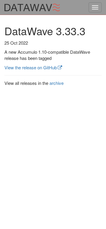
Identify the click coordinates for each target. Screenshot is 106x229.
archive (56, 83)
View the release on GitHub (30, 67)
